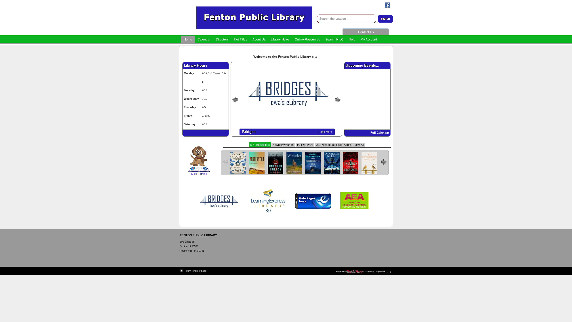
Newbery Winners (283, 144)
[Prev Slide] (234, 99)
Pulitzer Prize (305, 144)
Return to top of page (195, 270)
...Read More (324, 131)
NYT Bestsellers (260, 144)
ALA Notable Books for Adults (333, 144)
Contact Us (366, 32)
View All (359, 144)
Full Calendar (379, 132)
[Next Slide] (338, 99)
